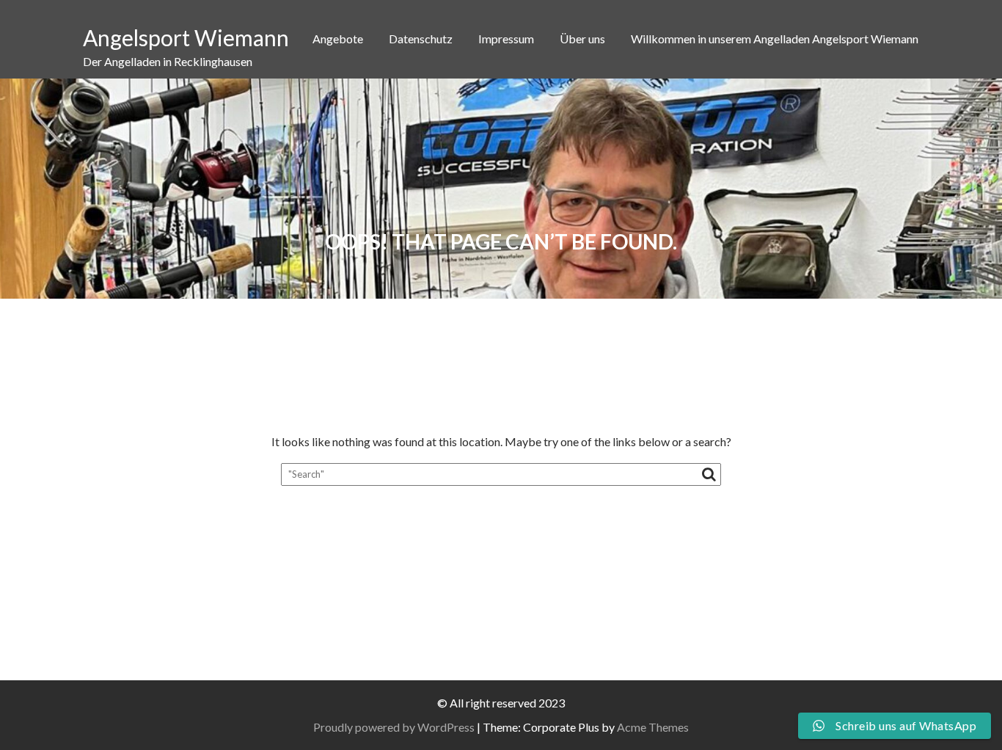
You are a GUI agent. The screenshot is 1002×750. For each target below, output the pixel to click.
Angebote (337, 38)
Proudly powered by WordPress (394, 727)
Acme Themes (653, 727)
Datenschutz (421, 38)
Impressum (506, 38)
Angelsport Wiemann (186, 37)
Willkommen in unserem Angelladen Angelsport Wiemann (774, 38)
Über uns (582, 38)
